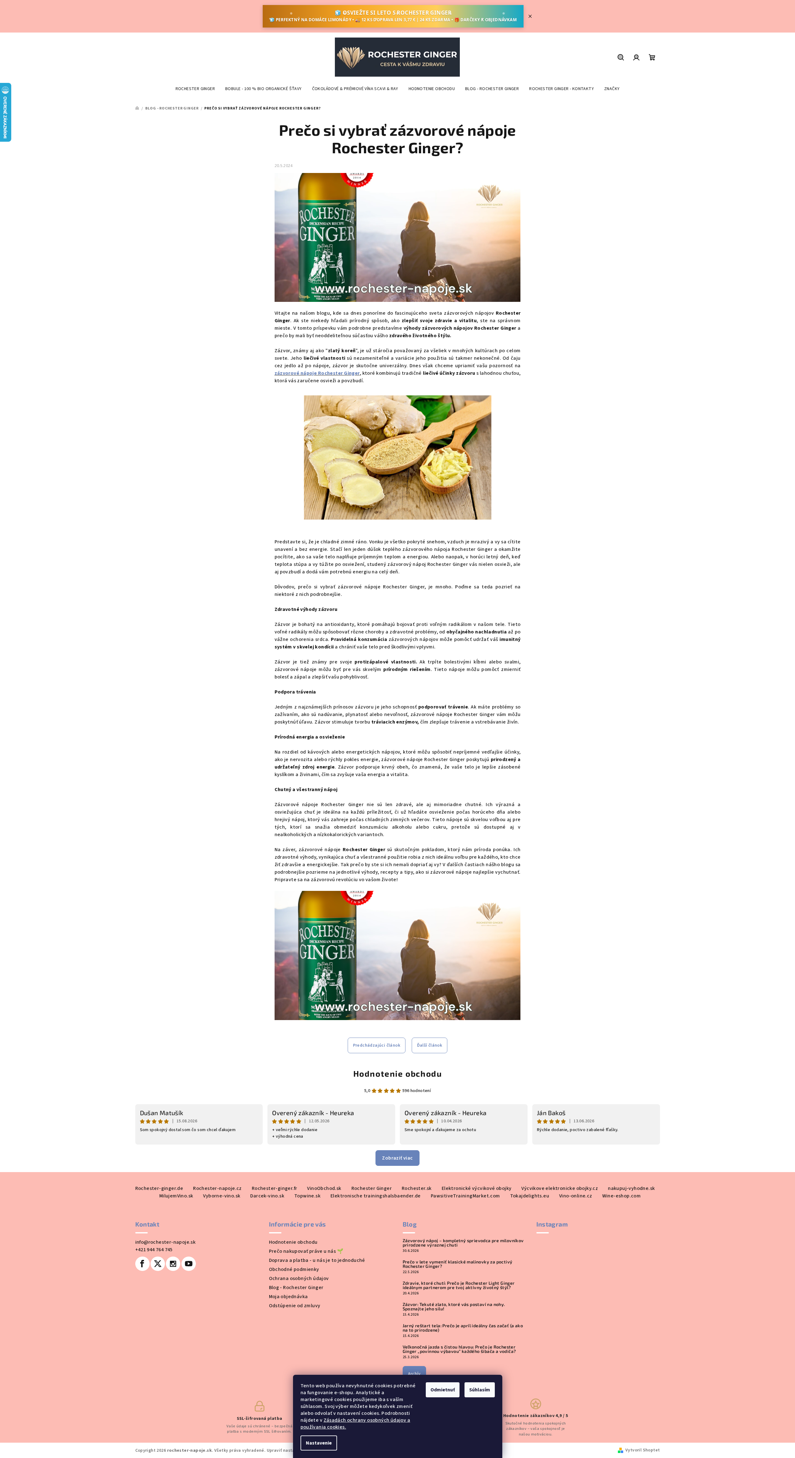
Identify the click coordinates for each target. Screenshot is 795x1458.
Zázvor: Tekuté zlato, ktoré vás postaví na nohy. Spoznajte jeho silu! (454, 1306)
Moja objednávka (288, 1296)
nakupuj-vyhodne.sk (631, 1188)
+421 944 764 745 (154, 1249)
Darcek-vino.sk (267, 1195)
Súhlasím (479, 1389)
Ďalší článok (429, 1045)
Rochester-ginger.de (159, 1188)
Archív (414, 1374)
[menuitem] (195, 89)
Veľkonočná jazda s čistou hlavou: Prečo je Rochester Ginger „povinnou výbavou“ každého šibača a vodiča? (459, 1349)
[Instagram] (173, 1264)
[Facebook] (142, 1264)
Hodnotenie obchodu (397, 1073)
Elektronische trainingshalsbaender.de (375, 1195)
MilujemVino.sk (176, 1195)
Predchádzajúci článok (376, 1045)
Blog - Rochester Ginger (296, 1287)
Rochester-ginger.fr (274, 1188)
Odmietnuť (442, 1389)
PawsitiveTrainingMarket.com (465, 1195)
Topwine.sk (307, 1195)
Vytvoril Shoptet (642, 1450)
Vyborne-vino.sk (221, 1195)
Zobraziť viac (397, 1158)
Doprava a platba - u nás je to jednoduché (317, 1260)
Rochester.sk (417, 1188)
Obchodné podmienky (294, 1269)
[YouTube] (188, 1264)
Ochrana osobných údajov (299, 1278)
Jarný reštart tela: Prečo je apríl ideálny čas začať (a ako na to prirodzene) (463, 1327)
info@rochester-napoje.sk (165, 1242)
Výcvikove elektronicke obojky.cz (559, 1188)
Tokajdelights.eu (529, 1195)
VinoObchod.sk (324, 1188)
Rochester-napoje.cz (217, 1188)
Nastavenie (319, 1443)
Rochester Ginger (371, 1188)
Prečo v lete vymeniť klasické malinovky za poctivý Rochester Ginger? (458, 1264)
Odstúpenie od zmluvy (294, 1305)
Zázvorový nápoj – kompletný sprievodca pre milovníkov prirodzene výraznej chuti (463, 1242)
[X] (158, 1264)
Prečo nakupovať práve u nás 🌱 (306, 1251)
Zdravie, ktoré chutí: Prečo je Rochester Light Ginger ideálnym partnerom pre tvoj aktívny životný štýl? (459, 1285)
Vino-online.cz (575, 1195)
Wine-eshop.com (621, 1195)
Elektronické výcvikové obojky (477, 1188)
